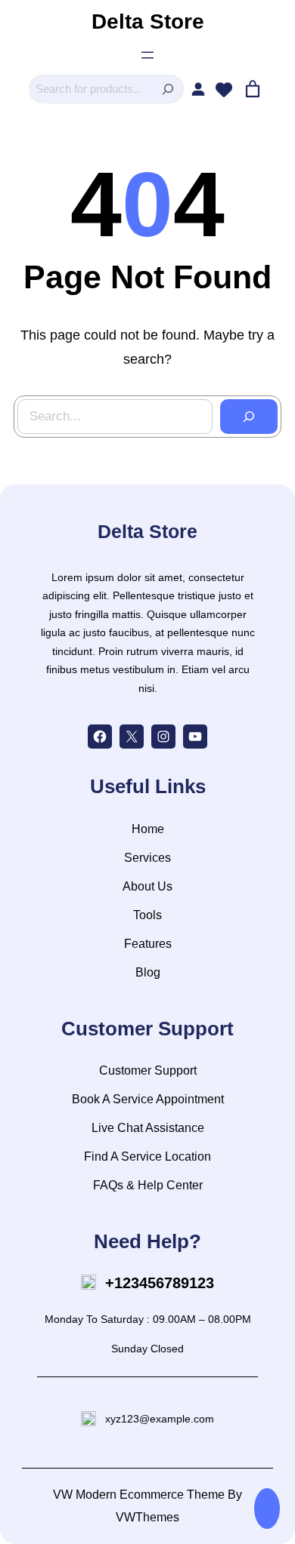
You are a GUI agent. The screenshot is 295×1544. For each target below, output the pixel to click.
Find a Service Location (147, 1156)
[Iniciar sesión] (198, 88)
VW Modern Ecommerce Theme (139, 1494)
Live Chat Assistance (148, 1127)
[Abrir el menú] (147, 55)
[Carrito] (253, 89)
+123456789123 (159, 1283)
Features (148, 943)
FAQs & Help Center (148, 1185)
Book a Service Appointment (148, 1099)
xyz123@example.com (159, 1419)
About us (147, 886)
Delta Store (148, 21)
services (147, 857)
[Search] (168, 89)
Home (148, 829)
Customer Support (148, 1070)
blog (147, 972)
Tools (147, 915)
